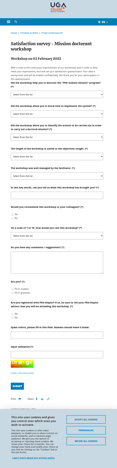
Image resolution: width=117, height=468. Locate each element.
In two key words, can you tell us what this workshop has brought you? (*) (55, 187)
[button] (16, 22)
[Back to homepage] (58, 7)
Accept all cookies (86, 419)
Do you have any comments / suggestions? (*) (37, 247)
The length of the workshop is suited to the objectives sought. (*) (49, 148)
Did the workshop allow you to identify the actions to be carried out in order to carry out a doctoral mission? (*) (56, 127)
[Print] (19, 399)
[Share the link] (48, 399)
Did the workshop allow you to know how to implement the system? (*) (53, 106)
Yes (16, 214)
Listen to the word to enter (22, 373)
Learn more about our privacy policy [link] (33, 457)
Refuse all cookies (86, 440)
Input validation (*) (22, 346)
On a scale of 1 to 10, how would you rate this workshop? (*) (46, 228)
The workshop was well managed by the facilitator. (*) (43, 168)
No (16, 218)
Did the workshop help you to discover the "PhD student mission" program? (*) (56, 84)
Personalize (86, 430)
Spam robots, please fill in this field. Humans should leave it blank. (50, 327)
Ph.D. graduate (22, 292)
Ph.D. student (22, 288)
